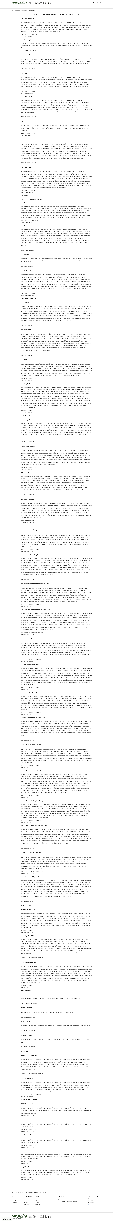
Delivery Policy (26, 1206)
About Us (25, 1198)
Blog (24, 1200)
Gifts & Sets (14, 1198)
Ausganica (20, 2)
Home (12, 10)
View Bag (37, 1202)
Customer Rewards (38, 1198)
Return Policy (26, 1204)
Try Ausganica (15, 1202)
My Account (37, 1200)
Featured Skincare (15, 1200)
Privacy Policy (38, 1204)
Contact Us (25, 1207)
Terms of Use (25, 1202)
